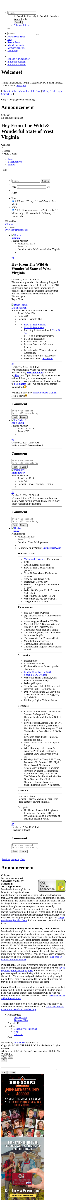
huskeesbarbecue (52, 548)
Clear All (9, 224)
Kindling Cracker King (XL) (38, 672)
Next (25, 229)
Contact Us (6, 94)
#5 (13, 824)
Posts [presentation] (10, 159)
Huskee (15, 531)
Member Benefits (15, 48)
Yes (4, 1057)
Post (15, 417)
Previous (9, 229)
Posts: (21, 246)
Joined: (21, 243)
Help (9, 39)
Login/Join (12, 50)
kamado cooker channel (44, 392)
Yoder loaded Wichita (34, 559)
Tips (17, 375)
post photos (20, 383)
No (10, 1057)
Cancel (23, 417)
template (18, 229)
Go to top (18, 1034)
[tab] (36, 159)
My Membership (15, 45)
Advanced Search (22, 25)
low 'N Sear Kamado (35, 324)
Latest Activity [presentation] (15, 161)
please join (21, 85)
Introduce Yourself (16, 61)
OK (3, 1060)
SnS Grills (48, 358)
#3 (13, 439)
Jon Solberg (18, 423)
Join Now (36, 91)
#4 (13, 492)
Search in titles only (26, 16)
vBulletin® (19, 1042)
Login (59, 91)
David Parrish (19, 307)
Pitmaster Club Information (16, 91)
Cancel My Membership (26, 1028)
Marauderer (18, 472)
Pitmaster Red (14, 1014)
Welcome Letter (35, 372)
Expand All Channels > (19, 59)
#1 (13, 257)
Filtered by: (11, 221)
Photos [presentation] (11, 164)
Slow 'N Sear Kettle (34, 327)
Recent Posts (13, 42)
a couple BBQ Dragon (35, 674)
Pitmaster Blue (21, 1020)
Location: (22, 249)
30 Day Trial (48, 91)
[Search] (8, 28)
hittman (16, 238)
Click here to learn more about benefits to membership (32, 1008)
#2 (13, 364)
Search (18, 22)
